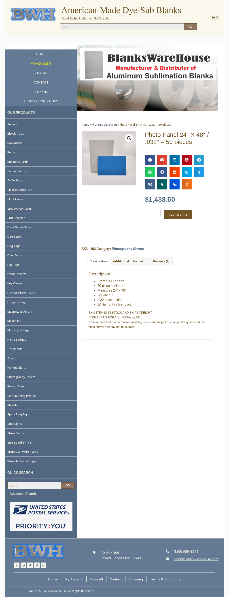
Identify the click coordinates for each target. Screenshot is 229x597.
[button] (129, 138)
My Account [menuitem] (74, 579)
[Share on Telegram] (199, 160)
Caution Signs (16, 171)
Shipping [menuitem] (136, 579)
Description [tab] (99, 261)
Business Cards (17, 162)
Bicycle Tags (15, 133)
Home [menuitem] (53, 579)
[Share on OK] (187, 184)
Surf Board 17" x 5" (19, 442)
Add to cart (178, 214)
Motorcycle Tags (18, 330)
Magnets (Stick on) (19, 311)
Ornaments (15, 349)
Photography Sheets (21, 377)
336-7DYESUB (98, 18)
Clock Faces (15, 199)
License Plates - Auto (21, 293)
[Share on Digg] (175, 184)
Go (68, 485)
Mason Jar (14, 321)
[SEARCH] (190, 27)
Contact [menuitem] (116, 579)
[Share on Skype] (187, 172)
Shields (12, 405)
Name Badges (16, 339)
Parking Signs (16, 367)
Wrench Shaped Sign (21, 461)
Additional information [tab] (130, 261)
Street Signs (15, 433)
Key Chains (14, 283)
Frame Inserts (16, 274)
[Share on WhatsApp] (150, 172)
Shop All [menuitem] (96, 579)
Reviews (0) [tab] (161, 261)
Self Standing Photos (21, 396)
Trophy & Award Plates (22, 452)
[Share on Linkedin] (175, 160)
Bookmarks (15, 143)
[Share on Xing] (162, 184)
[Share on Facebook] (150, 160)
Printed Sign (15, 386)
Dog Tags (13, 246)
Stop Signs (14, 424)
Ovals (11, 358)
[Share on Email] (162, 160)
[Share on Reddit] (175, 172)
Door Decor (15, 255)
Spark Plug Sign (18, 414)
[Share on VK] (150, 184)
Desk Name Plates (19, 227)
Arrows (12, 124)
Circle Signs (15, 180)
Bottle (11, 152)
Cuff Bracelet (16, 218)
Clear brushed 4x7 (19, 190)
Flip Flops (13, 265)
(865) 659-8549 (186, 551)
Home (85, 125)
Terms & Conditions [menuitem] (165, 579)
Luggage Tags (17, 302)
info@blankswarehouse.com (196, 559)
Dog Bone (14, 236)
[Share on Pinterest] (187, 160)
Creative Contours (19, 208)
